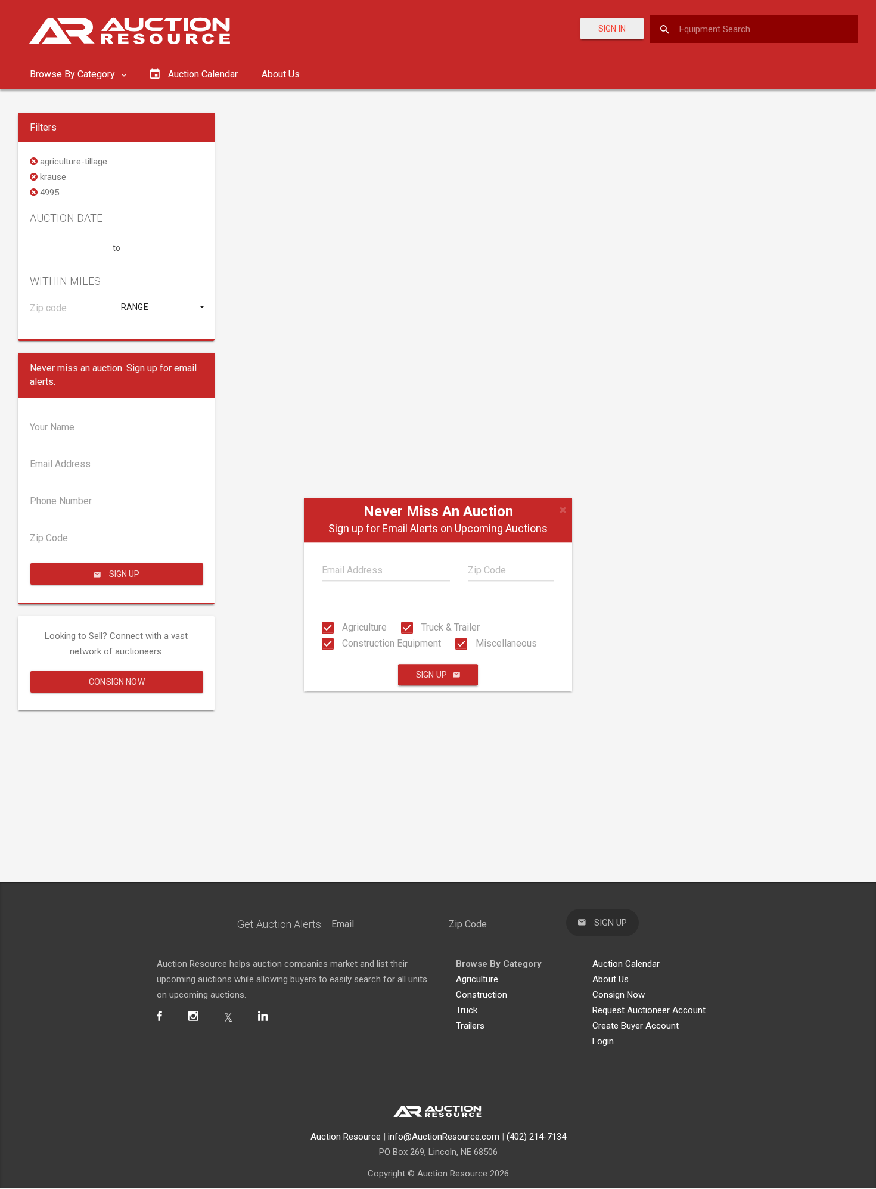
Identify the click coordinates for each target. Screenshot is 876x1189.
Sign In (612, 28)
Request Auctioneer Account (649, 1010)
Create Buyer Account (635, 1025)
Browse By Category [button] (73, 74)
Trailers (470, 1025)
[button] (164, 307)
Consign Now (117, 682)
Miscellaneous (505, 643)
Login (603, 1041)
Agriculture (363, 627)
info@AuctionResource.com (443, 1136)
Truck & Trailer (449, 627)
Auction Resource (345, 1136)
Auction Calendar (626, 963)
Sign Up (431, 674)
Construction (481, 994)
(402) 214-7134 (536, 1136)
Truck (466, 1010)
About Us (281, 74)
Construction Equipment (390, 643)
